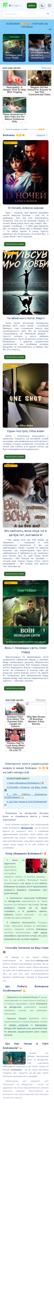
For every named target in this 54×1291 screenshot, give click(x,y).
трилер (12, 1025)
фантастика (41, 1025)
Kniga (16, 5)
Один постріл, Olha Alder (25, 431)
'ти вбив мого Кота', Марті (26, 318)
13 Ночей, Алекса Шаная (25, 208)
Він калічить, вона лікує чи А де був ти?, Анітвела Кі (25, 533)
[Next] (43, 29)
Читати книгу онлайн (15, 244)
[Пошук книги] (47, 14)
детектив (22, 1025)
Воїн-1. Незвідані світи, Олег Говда (26, 650)
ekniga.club (27, 828)
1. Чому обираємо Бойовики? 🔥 (25, 783)
